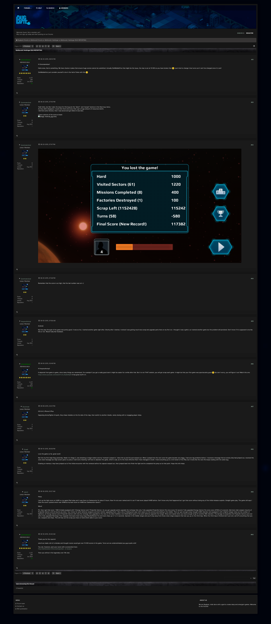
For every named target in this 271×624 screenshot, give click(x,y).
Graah (26, 449)
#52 (252, 102)
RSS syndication (22, 609)
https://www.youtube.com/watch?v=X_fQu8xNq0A (55, 374)
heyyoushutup (26, 321)
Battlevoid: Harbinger (52, 40)
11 (53, 46)
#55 (252, 321)
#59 (252, 492)
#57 (252, 406)
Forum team (21, 603)
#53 (252, 145)
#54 (252, 278)
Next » (58, 46)
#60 (252, 534)
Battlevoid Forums (37, 40)
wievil (26, 492)
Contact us (20, 606)
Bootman (26, 407)
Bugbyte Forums (23, 40)
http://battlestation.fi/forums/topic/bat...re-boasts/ (55, 549)
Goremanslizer (26, 102)
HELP (40, 8)
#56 (252, 364)
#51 (252, 59)
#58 (252, 449)
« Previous (26, 46)
